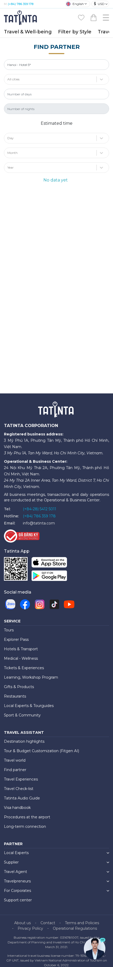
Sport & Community (22, 715)
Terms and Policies (82, 923)
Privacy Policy (30, 928)
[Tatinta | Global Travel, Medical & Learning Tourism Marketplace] (21, 17)
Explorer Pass (16, 639)
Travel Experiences (21, 779)
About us (22, 923)
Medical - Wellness (21, 658)
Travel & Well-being (28, 32)
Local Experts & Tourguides (29, 705)
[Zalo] (10, 604)
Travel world (14, 760)
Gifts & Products (19, 686)
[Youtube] (69, 604)
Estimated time (57, 123)
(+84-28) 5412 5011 (39, 509)
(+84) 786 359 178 (20, 4)
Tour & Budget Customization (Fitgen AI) (41, 750)
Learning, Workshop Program (31, 677)
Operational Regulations (75, 928)
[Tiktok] (54, 604)
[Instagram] (39, 604)
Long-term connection (25, 826)
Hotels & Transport (21, 649)
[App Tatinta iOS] (49, 563)
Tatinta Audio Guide (22, 798)
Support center (18, 900)
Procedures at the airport (27, 817)
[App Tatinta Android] (49, 576)
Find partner (15, 769)
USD (99, 3)
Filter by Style (74, 32)
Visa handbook (17, 807)
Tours (9, 630)
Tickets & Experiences (24, 668)
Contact (47, 923)
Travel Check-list (18, 788)
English (78, 4)
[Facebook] (25, 604)
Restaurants (15, 696)
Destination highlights (24, 741)
